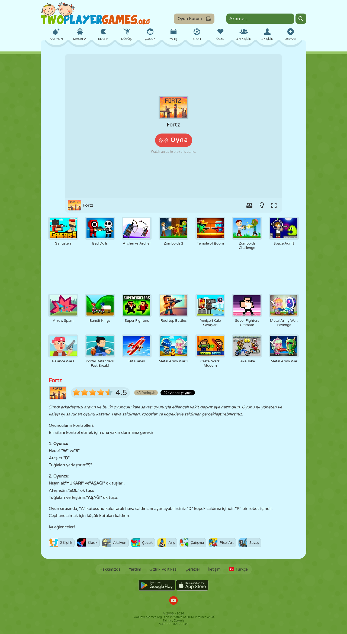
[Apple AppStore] (192, 585)
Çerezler (192, 569)
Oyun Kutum (190, 18)
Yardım (135, 569)
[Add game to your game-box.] (249, 205)
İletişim (214, 569)
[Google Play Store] (157, 585)
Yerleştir (148, 393)
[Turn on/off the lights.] (261, 205)
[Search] (300, 19)
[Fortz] (173, 126)
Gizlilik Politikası (163, 569)
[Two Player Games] (95, 13)
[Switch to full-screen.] (273, 205)
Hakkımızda (110, 569)
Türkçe (242, 569)
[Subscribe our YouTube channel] (173, 601)
